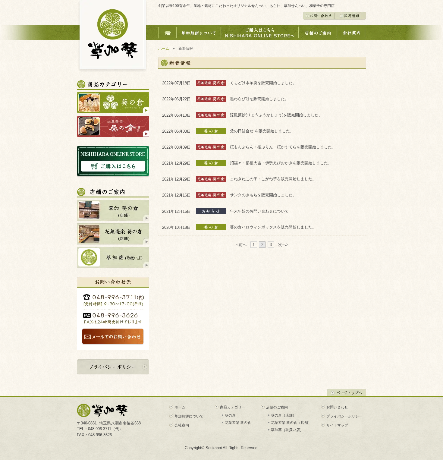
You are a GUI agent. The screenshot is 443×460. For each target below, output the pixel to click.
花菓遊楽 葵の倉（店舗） (291, 423)
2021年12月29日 (179, 163)
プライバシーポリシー (344, 416)
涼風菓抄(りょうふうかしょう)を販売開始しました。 (276, 115)
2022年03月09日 (179, 147)
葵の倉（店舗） (283, 415)
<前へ (241, 244)
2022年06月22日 (179, 99)
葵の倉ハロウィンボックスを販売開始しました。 (273, 227)
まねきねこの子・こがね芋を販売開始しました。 (273, 179)
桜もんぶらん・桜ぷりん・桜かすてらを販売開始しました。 (283, 147)
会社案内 (181, 425)
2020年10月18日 (179, 227)
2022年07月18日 (179, 83)
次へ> (283, 244)
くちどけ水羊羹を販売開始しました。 (263, 82)
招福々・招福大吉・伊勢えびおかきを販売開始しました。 (281, 163)
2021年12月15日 (179, 211)
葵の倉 (230, 415)
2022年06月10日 (179, 115)
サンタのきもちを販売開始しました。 (263, 195)
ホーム (163, 48)
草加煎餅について (188, 416)
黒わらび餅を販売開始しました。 (259, 98)
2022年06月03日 (179, 131)
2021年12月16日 (179, 195)
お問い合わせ (337, 407)
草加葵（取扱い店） (287, 430)
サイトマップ (337, 425)
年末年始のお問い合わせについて (259, 211)
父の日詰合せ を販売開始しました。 (262, 131)
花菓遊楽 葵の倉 (238, 423)
